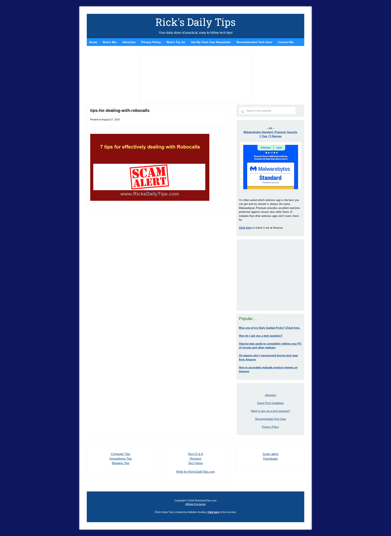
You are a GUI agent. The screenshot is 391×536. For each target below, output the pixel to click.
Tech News (195, 463)
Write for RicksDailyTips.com (195, 471)
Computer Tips (120, 454)
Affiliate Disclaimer (195, 504)
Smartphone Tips (120, 458)
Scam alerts (270, 454)
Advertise (270, 395)
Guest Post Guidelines (270, 403)
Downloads (270, 458)
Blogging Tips (121, 463)
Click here (213, 512)
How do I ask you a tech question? (260, 335)
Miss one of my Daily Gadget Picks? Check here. (269, 327)
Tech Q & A (195, 454)
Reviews (195, 458)
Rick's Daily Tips (195, 22)
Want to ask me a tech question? (270, 411)
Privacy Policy (270, 426)
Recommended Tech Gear (270, 418)
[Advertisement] (270, 275)
